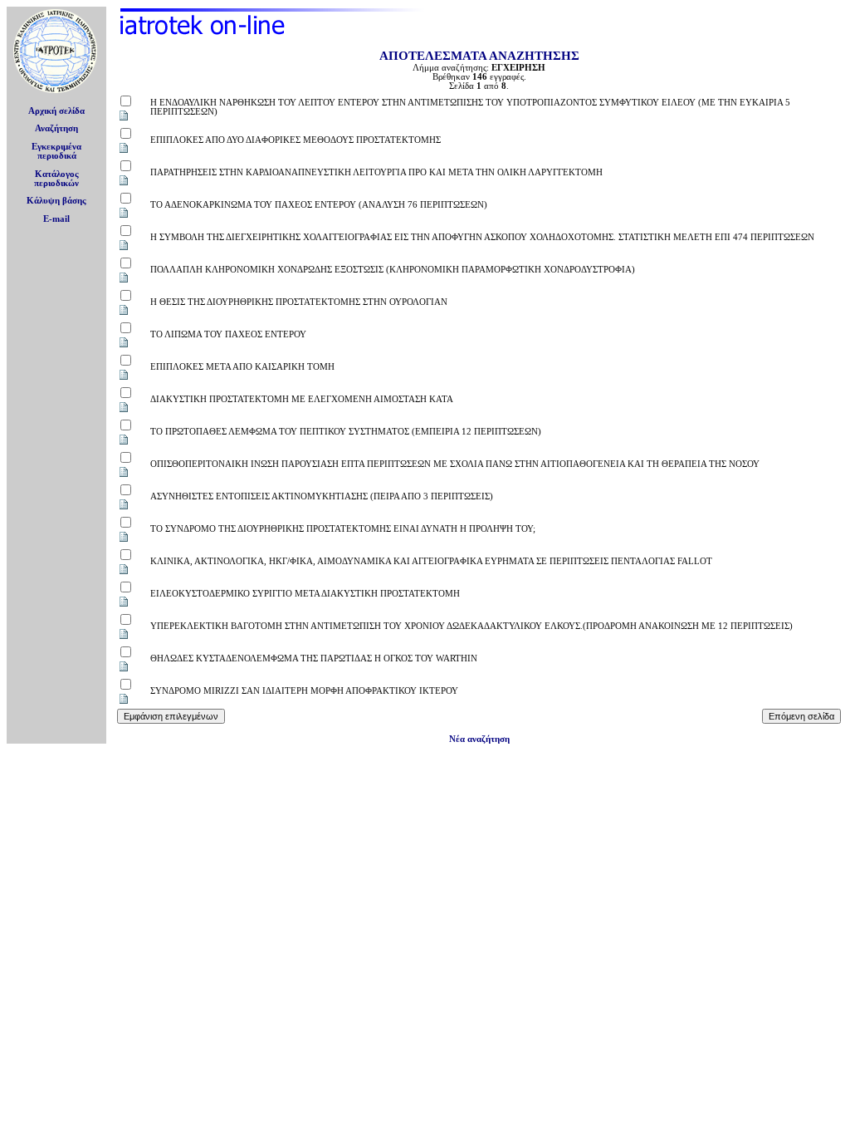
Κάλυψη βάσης (56, 200)
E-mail (56, 219)
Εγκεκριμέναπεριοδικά (56, 151)
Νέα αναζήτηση (479, 739)
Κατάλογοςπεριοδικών (56, 179)
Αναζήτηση (56, 128)
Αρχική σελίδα (56, 110)
